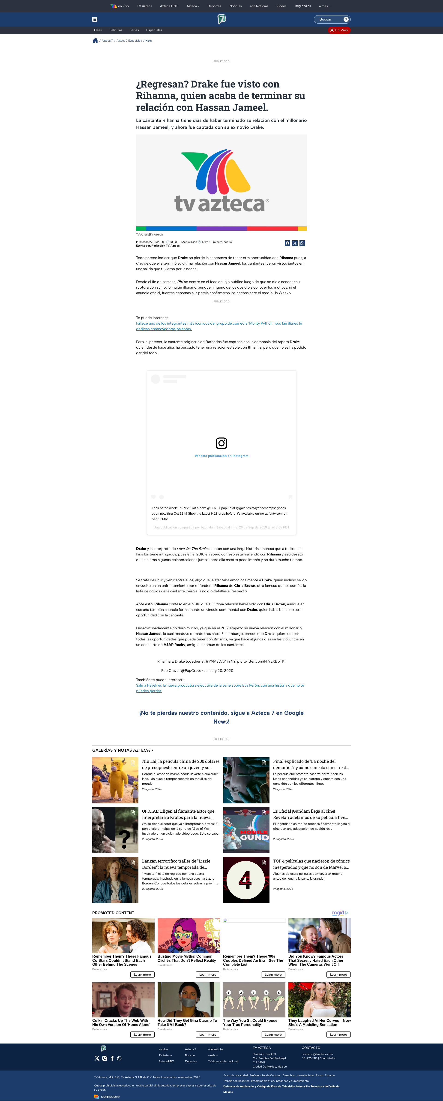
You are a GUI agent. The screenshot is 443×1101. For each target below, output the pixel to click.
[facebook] (112, 1060)
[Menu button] (110, 19)
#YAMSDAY (216, 661)
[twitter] (97, 1060)
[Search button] (346, 19)
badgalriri (208, 527)
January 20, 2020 (218, 670)
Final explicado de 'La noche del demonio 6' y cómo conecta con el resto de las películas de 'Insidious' (310, 764)
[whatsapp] (119, 1059)
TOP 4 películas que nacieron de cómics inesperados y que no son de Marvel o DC (311, 864)
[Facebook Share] (287, 243)
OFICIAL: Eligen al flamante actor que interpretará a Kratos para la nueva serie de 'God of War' (178, 814)
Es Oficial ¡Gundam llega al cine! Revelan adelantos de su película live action (309, 814)
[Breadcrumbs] (97, 40)
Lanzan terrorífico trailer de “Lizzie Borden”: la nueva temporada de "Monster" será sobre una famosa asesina (176, 864)
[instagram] (105, 1060)
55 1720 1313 (309, 1058)
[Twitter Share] (295, 243)
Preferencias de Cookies (265, 1075)
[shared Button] (302, 243)
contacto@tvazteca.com (317, 1054)
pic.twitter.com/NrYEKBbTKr (261, 661)
